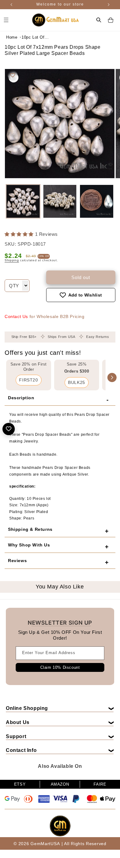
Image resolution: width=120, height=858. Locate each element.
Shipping (12, 260)
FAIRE (100, 784)
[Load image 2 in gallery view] (60, 201)
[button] (99, 20)
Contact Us (16, 316)
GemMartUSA (45, 843)
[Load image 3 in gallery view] (97, 201)
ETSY (20, 784)
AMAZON (60, 784)
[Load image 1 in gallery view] (23, 201)
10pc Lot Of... (35, 37)
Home (11, 37)
